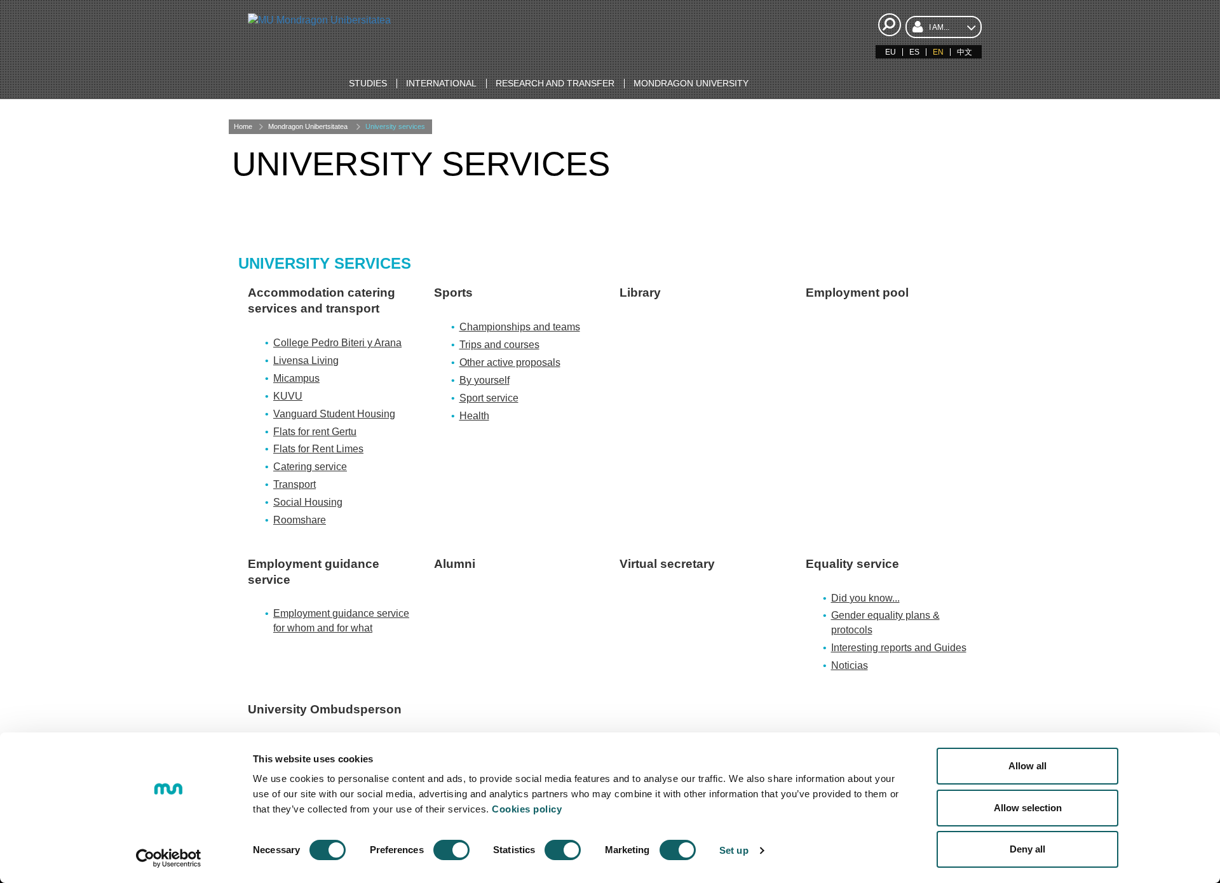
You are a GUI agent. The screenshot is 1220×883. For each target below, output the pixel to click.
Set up (734, 850)
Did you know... (865, 598)
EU (890, 52)
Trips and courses (499, 344)
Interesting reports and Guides (898, 647)
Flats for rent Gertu (314, 431)
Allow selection (1028, 807)
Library (640, 292)
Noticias (849, 665)
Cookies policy (527, 809)
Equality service (852, 563)
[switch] (451, 850)
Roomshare (299, 520)
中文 (964, 52)
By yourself (484, 380)
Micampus (296, 378)
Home (243, 126)
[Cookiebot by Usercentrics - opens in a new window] (168, 858)
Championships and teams (519, 326)
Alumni (454, 563)
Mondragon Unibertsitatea (308, 126)
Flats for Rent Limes (318, 448)
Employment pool (857, 292)
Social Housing (307, 502)
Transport (294, 484)
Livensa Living (306, 360)
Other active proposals (509, 362)
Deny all (1027, 849)
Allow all (1027, 765)
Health (474, 415)
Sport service (488, 398)
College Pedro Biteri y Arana (337, 342)
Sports (453, 292)
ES (914, 52)
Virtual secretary (667, 563)
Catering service (310, 466)
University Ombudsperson (325, 709)
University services (395, 126)
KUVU (287, 396)
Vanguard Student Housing (334, 413)
